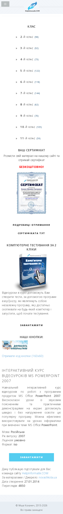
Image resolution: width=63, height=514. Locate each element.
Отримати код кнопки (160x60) (22, 356)
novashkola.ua (48, 477)
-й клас (29, 37)
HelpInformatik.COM (35, 473)
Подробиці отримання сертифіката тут (31, 229)
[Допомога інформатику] (15, 349)
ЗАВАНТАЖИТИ (31, 325)
